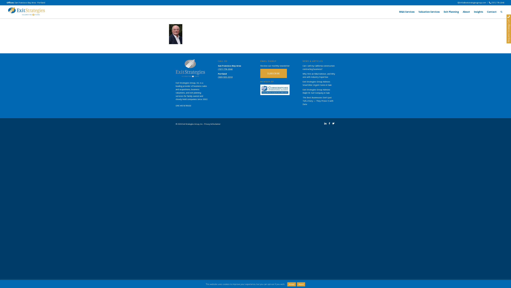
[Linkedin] (325, 123)
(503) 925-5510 (225, 77)
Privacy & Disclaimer (212, 124)
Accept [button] (291, 284)
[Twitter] (333, 123)
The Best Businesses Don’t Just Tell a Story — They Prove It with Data (318, 100)
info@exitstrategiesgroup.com (473, 2)
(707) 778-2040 (497, 2)
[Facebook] (329, 123)
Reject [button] (301, 284)
